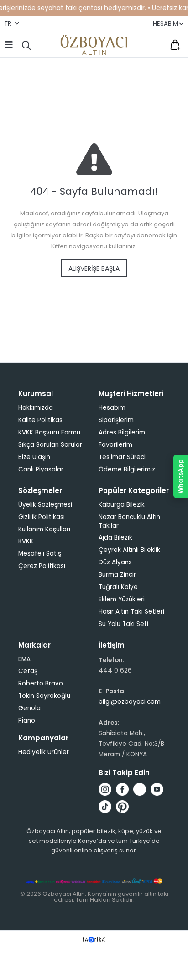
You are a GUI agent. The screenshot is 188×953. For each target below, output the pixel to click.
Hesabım (112, 407)
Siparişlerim (116, 420)
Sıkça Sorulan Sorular (50, 444)
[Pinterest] (122, 806)
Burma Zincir (117, 574)
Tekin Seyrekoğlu (44, 695)
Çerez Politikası (41, 566)
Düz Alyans (115, 562)
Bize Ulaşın (34, 457)
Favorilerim (156, 45)
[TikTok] (105, 806)
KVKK (25, 541)
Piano (26, 720)
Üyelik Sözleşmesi (45, 504)
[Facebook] (122, 789)
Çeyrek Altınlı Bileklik (129, 550)
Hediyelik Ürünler (43, 752)
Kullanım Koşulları (44, 529)
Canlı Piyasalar (40, 469)
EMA (24, 659)
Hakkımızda (35, 407)
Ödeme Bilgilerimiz (127, 469)
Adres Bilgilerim (122, 432)
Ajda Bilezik (115, 537)
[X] (139, 789)
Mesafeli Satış (39, 553)
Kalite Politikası (41, 420)
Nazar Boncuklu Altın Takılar (129, 521)
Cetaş (27, 671)
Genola (29, 708)
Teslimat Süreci (122, 457)
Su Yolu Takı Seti (123, 624)
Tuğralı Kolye (118, 587)
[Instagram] (105, 789)
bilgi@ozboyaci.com (130, 701)
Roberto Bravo (40, 683)
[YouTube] (157, 789)
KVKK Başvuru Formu (49, 432)
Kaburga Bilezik (122, 504)
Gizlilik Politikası (41, 517)
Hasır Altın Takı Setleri (131, 611)
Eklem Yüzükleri (122, 599)
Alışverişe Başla (94, 268)
